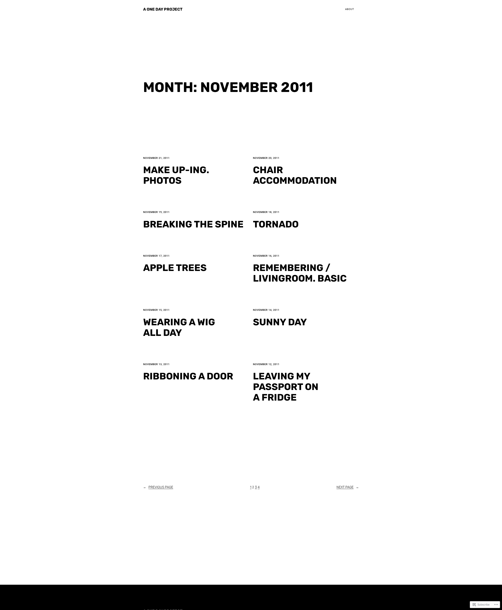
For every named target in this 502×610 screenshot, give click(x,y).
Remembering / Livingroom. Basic (300, 273)
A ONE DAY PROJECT (163, 9)
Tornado (276, 224)
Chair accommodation (295, 175)
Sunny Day (280, 322)
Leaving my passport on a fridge (285, 387)
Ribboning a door (188, 376)
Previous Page (158, 487)
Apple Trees (175, 268)
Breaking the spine (193, 224)
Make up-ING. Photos (176, 175)
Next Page (347, 487)
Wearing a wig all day (179, 327)
